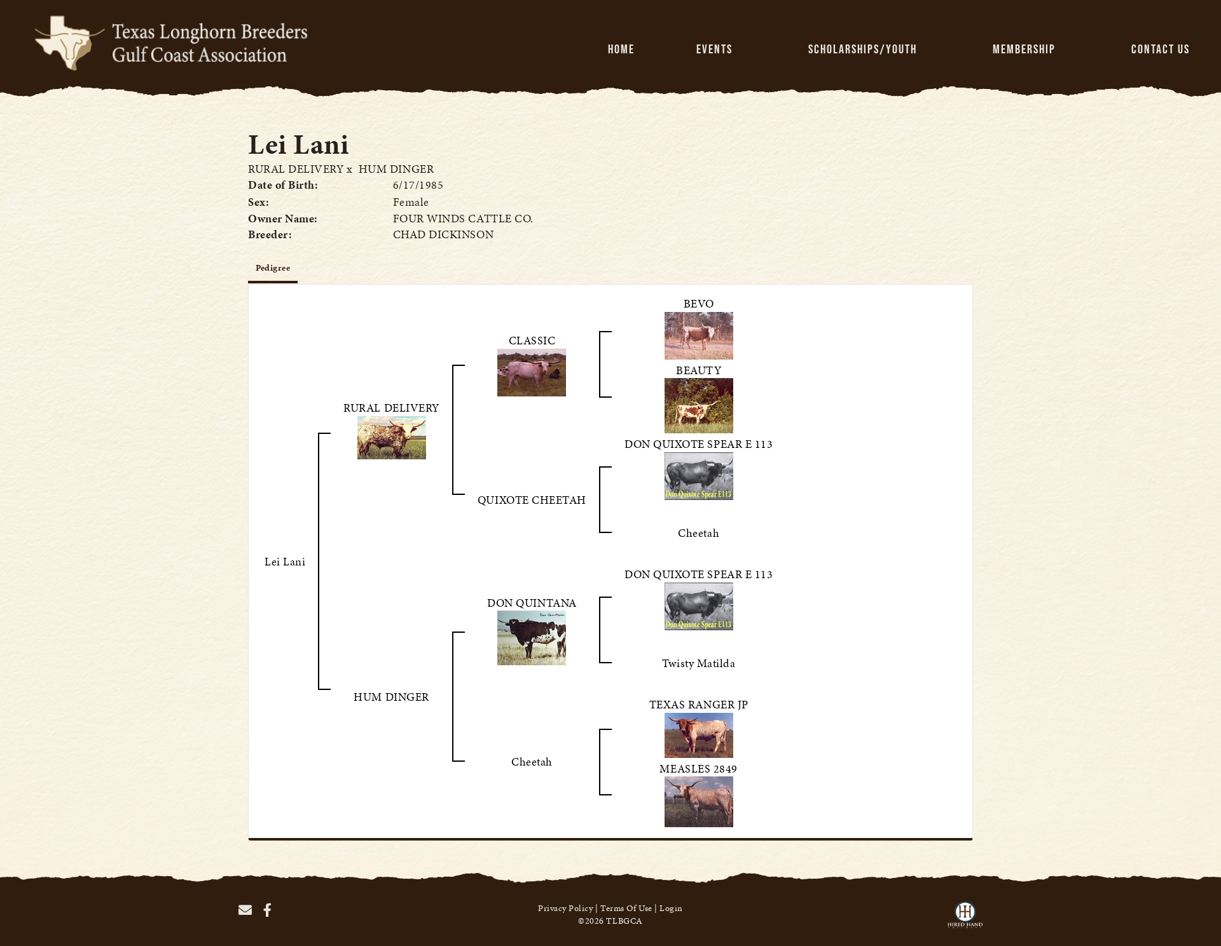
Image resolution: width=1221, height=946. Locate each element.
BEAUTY (698, 370)
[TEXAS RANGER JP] (699, 733)
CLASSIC (532, 340)
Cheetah (698, 533)
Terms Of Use (626, 908)
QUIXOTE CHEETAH (532, 500)
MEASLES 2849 (698, 768)
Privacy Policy (565, 908)
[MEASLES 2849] (699, 800)
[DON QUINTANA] (531, 636)
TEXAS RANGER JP (698, 704)
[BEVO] (699, 334)
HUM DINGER (396, 169)
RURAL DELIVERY (296, 169)
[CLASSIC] (531, 371)
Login (671, 908)
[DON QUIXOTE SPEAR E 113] (699, 475)
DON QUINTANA (531, 603)
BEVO (699, 303)
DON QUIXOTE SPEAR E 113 (698, 444)
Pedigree (273, 268)
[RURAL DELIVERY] (391, 436)
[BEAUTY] (699, 404)
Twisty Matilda (699, 663)
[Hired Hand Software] (965, 921)
